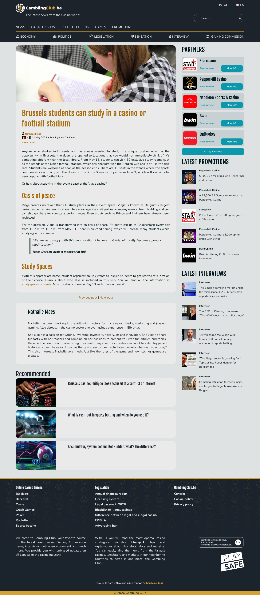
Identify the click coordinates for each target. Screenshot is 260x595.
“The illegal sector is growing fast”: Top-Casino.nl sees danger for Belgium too (220, 362)
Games (100, 27)
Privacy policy (183, 504)
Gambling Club (154, 583)
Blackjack (23, 494)
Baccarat (22, 499)
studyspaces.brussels (36, 284)
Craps (20, 504)
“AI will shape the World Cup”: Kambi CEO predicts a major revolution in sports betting (217, 339)
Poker (20, 515)
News (20, 27)
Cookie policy (183, 499)
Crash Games (25, 510)
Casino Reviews (44, 27)
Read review (207, 68)
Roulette (22, 520)
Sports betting (76, 27)
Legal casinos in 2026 (110, 504)
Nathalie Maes (33, 134)
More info (232, 68)
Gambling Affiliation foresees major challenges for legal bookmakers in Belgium (220, 386)
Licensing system (107, 499)
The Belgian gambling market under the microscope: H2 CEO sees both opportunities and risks (221, 292)
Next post (106, 298)
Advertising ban (106, 526)
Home (25, 142)
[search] (240, 18)
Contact (222, 5)
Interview (204, 282)
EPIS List (101, 520)
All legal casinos (213, 151)
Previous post (87, 298)
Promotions (122, 27)
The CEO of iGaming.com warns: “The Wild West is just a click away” (221, 315)
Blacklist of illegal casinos (113, 510)
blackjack (138, 542)
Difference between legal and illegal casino (126, 515)
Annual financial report (111, 494)
